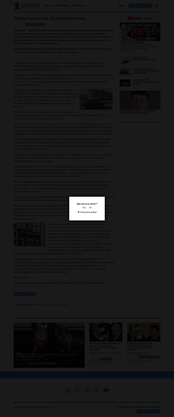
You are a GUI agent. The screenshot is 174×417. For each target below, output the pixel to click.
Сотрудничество (141, 407)
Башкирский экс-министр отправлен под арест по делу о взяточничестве (146, 71)
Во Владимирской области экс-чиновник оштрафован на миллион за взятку (137, 112)
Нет (84, 207)
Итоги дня (143, 357)
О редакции (155, 407)
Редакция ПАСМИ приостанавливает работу (144, 58)
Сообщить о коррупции (140, 6)
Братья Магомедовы (135, 360)
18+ (121, 5)
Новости (48, 6)
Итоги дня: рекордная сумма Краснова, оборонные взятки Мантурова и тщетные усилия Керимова (140, 346)
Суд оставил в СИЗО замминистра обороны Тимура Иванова (146, 82)
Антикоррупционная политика (100, 362)
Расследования (62, 6)
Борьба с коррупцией (48, 363)
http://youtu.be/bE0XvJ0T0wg (28, 286)
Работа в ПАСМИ (125, 407)
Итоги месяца (106, 359)
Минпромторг (150, 360)
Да (90, 207)
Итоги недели (33, 363)
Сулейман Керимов (135, 363)
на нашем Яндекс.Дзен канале (53, 304)
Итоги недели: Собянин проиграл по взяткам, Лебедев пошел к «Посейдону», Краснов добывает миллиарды (105, 346)
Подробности (78, 6)
